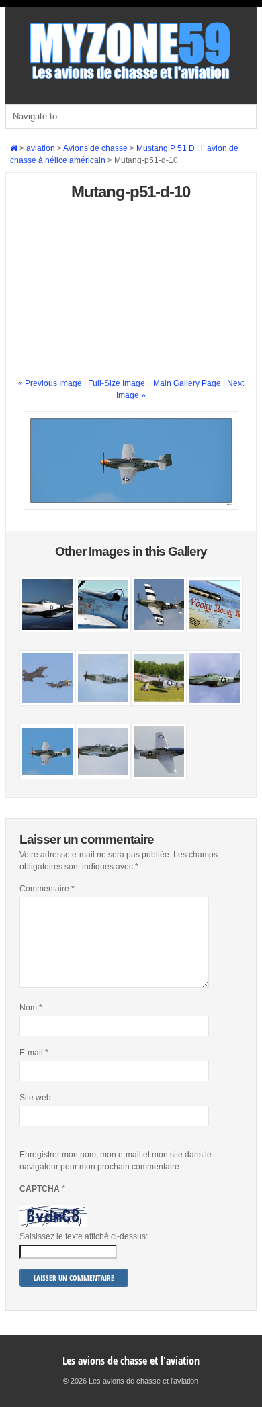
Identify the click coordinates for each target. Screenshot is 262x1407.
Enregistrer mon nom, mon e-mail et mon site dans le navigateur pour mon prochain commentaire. (115, 1160)
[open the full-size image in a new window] (131, 507)
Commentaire (47, 888)
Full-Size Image (116, 383)
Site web (35, 1097)
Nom (30, 1007)
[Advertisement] (131, 294)
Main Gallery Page (187, 383)
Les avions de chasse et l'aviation (131, 1360)
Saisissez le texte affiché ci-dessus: (83, 1236)
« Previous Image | (53, 383)
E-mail (33, 1052)
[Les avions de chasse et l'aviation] (131, 78)
